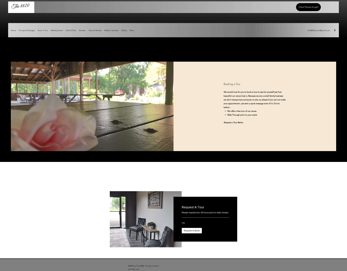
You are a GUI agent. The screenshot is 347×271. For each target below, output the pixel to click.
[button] (192, 230)
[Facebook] (334, 30)
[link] (205, 207)
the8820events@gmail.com (319, 30)
